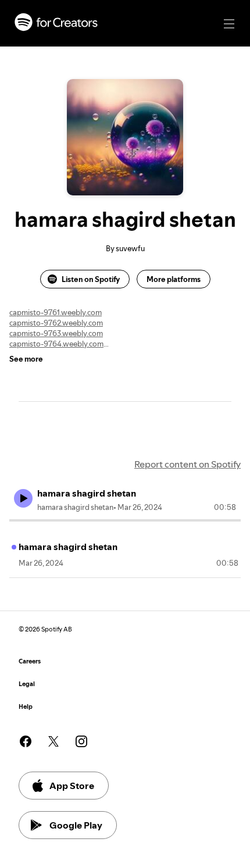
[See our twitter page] (53, 741)
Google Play (75, 825)
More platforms (174, 279)
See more (26, 359)
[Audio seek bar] (125, 520)
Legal (27, 684)
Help (26, 706)
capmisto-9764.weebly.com (56, 343)
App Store (71, 785)
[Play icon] (23, 498)
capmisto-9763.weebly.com (56, 333)
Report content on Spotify (187, 464)
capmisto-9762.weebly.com (56, 322)
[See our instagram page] (81, 741)
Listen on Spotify (91, 279)
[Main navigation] (229, 24)
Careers (30, 661)
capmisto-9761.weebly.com (55, 312)
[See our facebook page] (26, 741)
